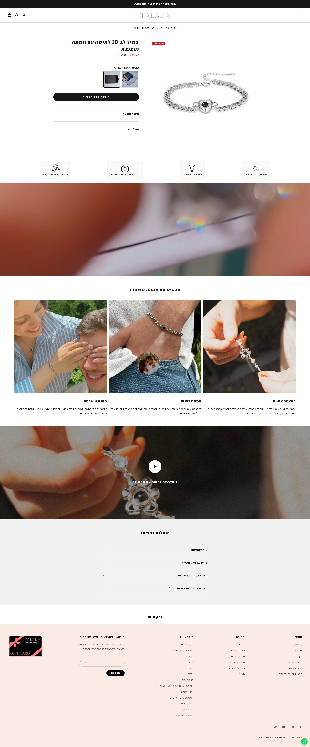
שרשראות (188, 656)
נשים (191, 668)
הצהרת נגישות (295, 662)
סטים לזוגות (188, 680)
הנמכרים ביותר (186, 644)
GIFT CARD (187, 703)
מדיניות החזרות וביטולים (290, 674)
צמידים (190, 662)
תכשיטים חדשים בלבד (182, 650)
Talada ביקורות (237, 668)
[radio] (111, 79)
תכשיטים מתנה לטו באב (181, 697)
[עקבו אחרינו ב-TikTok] (275, 727)
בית (175, 28)
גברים (191, 674)
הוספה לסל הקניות (96, 97)
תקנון (299, 656)
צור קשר (298, 650)
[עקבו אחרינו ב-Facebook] (300, 727)
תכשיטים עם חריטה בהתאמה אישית (176, 686)
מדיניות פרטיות (295, 668)
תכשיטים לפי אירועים (183, 715)
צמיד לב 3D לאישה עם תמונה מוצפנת (150, 28)
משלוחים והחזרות (236, 662)
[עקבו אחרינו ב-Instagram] (292, 727)
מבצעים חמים (187, 709)
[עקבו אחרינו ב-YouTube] (283, 727)
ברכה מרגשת (186, 691)
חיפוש (242, 674)
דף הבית (241, 644)
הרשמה (115, 672)
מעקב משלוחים (237, 656)
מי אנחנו (298, 644)
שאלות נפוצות (238, 650)
